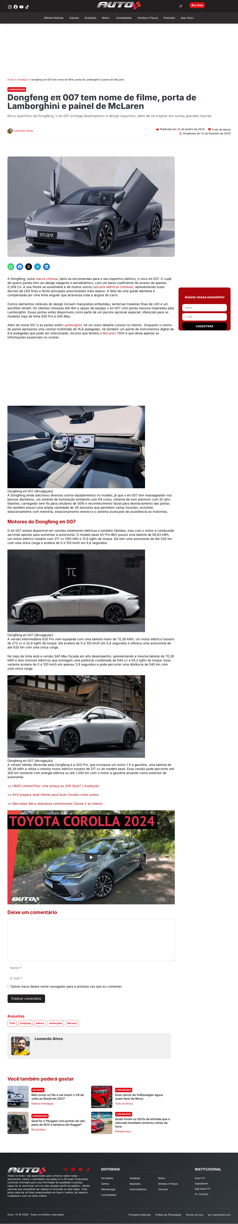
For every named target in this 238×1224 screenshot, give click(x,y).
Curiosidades (16, 89)
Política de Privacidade (168, 1214)
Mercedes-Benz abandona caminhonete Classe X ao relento (57, 803)
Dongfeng (25, 1023)
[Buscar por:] (181, 6)
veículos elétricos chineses (113, 287)
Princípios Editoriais (139, 1214)
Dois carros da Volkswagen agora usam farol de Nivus (139, 1096)
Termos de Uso (194, 1214)
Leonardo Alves (23, 130)
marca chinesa (47, 279)
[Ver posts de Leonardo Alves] (10, 131)
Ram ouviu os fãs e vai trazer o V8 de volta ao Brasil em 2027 (57, 1096)
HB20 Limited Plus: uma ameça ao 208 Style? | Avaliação (55, 786)
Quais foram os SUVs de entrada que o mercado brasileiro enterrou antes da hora (142, 1122)
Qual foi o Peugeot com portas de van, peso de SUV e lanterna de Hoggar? (58, 1122)
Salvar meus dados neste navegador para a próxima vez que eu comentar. (66, 986)
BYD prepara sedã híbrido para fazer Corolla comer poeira (55, 795)
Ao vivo (197, 5)
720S (12, 1023)
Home (10, 79)
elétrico (40, 1023)
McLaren (109, 333)
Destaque (22, 79)
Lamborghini (72, 325)
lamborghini (55, 1023)
